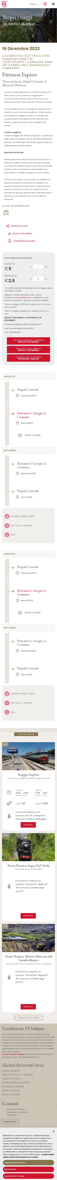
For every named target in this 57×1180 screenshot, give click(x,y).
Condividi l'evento (19, 225)
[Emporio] (45, 4)
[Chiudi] (54, 1131)
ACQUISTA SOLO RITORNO (28, 358)
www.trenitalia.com (22, 297)
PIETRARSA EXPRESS (13, 1086)
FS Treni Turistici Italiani (13, 1054)
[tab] (28, 376)
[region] (28, 1154)
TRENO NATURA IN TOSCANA (17, 1074)
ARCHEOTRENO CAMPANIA (16, 1082)
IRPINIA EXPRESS (11, 1094)
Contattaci (10, 1122)
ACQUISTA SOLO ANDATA (28, 349)
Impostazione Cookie (14, 1162)
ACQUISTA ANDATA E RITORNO (28, 341)
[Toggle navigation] (53, 4)
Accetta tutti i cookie (14, 1176)
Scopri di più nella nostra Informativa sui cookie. (28, 1156)
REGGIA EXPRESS (11, 1090)
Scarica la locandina (22, 233)
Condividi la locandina (24, 240)
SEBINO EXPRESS (11, 1071)
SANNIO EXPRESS (11, 1078)
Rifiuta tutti (10, 1169)
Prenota (28, 825)
